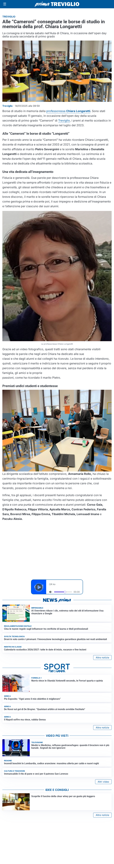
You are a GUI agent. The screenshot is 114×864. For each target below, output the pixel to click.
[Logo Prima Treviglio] (57, 4)
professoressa (68, 111)
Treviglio (64, 120)
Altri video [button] (103, 781)
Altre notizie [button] (102, 657)
